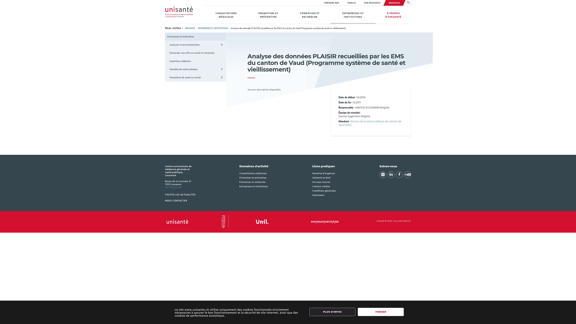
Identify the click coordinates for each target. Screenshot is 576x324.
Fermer (380, 311)
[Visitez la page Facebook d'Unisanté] (399, 174)
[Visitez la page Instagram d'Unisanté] (383, 174)
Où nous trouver (321, 182)
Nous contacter (176, 200)
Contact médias (321, 186)
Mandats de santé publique (184, 69)
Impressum (318, 195)
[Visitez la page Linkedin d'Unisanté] (391, 174)
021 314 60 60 (173, 187)
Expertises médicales (180, 61)
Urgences (394, 3)
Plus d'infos (332, 311)
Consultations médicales (226, 15)
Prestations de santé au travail (185, 77)
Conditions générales (324, 190)
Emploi (352, 3)
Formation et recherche (310, 15)
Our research (372, 3)
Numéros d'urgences (323, 173)
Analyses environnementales (185, 44)
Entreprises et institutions (353, 15)
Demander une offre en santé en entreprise (192, 52)
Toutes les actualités (180, 194)
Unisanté (190, 28)
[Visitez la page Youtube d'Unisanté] (407, 174)
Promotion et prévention (268, 15)
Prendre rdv (331, 3)
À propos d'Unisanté (393, 15)
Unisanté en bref (321, 177)
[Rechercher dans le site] (407, 3)
